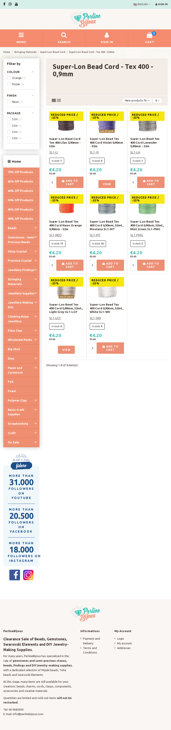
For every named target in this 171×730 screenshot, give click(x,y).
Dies (11, 358)
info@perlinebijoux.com (28, 714)
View (107, 184)
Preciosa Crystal (20, 260)
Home (16, 161)
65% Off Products (20, 181)
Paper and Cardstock (15, 370)
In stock (56, 160)
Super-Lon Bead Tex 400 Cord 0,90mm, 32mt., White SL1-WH (106, 308)
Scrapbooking (18, 423)
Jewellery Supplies (21, 293)
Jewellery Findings (21, 269)
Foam (12, 391)
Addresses (124, 647)
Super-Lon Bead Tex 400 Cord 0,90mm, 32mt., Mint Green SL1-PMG (147, 225)
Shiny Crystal (17, 251)
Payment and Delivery (91, 641)
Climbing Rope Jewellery (18, 319)
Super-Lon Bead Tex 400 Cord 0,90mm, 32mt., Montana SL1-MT (106, 225)
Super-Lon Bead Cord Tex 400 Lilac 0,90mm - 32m (65, 142)
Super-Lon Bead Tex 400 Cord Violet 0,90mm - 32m (106, 142)
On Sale (13, 442)
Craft (12, 432)
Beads (12, 228)
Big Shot (14, 349)
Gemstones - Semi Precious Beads (21, 240)
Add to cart (71, 182)
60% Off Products (20, 190)
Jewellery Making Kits (20, 305)
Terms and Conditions (90, 650)
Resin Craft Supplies (16, 412)
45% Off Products (20, 209)
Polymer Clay (17, 400)
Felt (11, 381)
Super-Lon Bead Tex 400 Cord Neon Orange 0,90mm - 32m (65, 225)
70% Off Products (20, 172)
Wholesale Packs (20, 339)
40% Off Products (20, 218)
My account (124, 643)
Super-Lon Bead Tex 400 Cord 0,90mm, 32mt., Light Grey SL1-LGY (66, 308)
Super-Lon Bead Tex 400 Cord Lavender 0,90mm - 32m (144, 142)
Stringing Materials (15, 281)
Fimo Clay (15, 330)
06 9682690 (16, 709)
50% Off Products (20, 200)
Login (120, 638)
